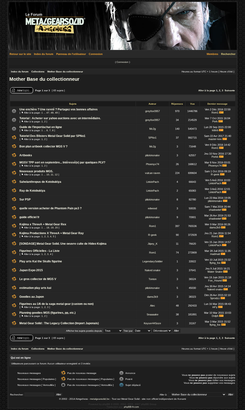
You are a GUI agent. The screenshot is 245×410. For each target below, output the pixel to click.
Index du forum (43, 54)
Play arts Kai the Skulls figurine (40, 261)
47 (47, 112)
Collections (38, 71)
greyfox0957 (152, 111)
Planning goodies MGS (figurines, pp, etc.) (47, 312)
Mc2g (152, 128)
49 (56, 112)
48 (52, 112)
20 (56, 227)
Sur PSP (25, 199)
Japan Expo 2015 (31, 270)
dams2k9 (215, 227)
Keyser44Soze (152, 323)
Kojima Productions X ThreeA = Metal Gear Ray (51, 233)
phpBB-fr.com (131, 406)
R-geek (215, 174)
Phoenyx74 (152, 164)
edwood (152, 208)
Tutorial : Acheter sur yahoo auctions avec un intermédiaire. (60, 118)
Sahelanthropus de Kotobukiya (40, 181)
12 (56, 174)
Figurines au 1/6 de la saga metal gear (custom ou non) (56, 304)
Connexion (96, 54)
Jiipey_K (152, 243)
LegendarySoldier (152, 261)
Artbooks (25, 155)
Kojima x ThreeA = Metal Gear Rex (42, 224)
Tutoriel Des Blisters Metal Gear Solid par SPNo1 (52, 136)
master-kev (215, 139)
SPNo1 (152, 137)
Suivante (230, 90)
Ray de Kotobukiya (32, 190)
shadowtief (215, 209)
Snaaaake (152, 314)
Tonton (152, 279)
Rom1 (215, 112)
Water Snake (215, 271)
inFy (214, 307)
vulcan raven (152, 173)
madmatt (215, 254)
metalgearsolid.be (100, 399)
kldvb (215, 130)
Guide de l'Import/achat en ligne (40, 127)
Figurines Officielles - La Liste (39, 251)
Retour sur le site (20, 54)
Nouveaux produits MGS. (36, 171)
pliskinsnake (152, 155)
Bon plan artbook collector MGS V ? (43, 146)
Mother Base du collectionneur (65, 71)
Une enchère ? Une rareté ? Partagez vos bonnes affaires (58, 109)
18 (47, 227)
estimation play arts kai (35, 288)
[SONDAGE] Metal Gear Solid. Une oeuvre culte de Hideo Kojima (62, 243)
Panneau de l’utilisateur (71, 54)
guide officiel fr (29, 217)
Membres (212, 54)
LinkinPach (152, 181)
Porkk (215, 156)
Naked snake (152, 270)
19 (52, 227)
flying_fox (215, 262)
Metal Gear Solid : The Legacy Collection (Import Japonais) (59, 323)
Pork (215, 121)
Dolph (215, 315)
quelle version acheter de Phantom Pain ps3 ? (50, 208)
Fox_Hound (215, 280)
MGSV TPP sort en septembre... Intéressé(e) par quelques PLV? (62, 162)
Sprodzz (215, 298)
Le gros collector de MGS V (37, 279)
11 (52, 174)
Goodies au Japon (31, 296)
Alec (152, 305)
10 (47, 174)
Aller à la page (206, 90)
